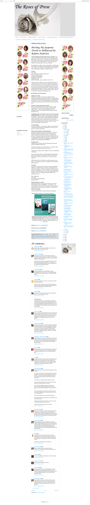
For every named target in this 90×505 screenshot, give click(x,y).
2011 (64, 240)
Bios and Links (23, 37)
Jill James (36, 347)
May (64, 140)
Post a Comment (36, 488)
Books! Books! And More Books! (66, 37)
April (64, 141)
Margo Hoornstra (37, 409)
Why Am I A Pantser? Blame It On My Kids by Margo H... (68, 197)
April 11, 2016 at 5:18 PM (38, 457)
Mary (35, 433)
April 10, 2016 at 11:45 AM (39, 319)
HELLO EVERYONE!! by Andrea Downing (67, 206)
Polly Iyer (36, 291)
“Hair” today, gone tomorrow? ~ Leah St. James (67, 166)
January (65, 232)
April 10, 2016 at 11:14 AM (39, 275)
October (65, 132)
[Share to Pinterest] (54, 234)
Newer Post (34, 490)
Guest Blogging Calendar (52, 37)
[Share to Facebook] (53, 234)
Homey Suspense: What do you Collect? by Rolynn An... (68, 226)
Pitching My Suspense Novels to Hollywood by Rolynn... (68, 200)
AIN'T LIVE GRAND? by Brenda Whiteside (67, 160)
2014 (64, 236)
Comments (20, 134)
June (65, 138)
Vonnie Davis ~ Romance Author (40, 336)
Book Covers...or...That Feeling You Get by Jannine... (67, 223)
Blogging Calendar (32, 37)
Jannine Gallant (37, 269)
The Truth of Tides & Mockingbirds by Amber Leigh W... (68, 211)
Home (17, 37)
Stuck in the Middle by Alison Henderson (67, 214)
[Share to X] (52, 234)
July (64, 137)
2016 (64, 128)
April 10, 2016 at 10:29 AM (39, 250)
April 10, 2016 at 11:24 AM (39, 295)
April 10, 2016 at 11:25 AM (39, 307)
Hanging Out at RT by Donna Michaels (67, 182)
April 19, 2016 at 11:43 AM (39, 485)
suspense (33, 238)
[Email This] (49, 234)
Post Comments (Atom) (40, 492)
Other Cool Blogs (41, 37)
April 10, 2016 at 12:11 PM (39, 333)
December (66, 129)
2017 (64, 126)
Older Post (56, 490)
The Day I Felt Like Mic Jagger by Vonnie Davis (68, 194)
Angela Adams (37, 246)
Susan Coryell (37, 311)
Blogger (47, 501)
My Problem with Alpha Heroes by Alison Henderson (67, 185)
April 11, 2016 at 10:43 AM (39, 450)
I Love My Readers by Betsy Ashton (67, 180)
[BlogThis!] (51, 234)
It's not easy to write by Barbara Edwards (67, 170)
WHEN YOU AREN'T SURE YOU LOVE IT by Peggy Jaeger (68, 150)
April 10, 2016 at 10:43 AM (39, 266)
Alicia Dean (36, 454)
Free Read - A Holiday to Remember (23, 39)
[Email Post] (47, 234)
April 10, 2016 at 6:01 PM (38, 416)
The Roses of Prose (32, 7)
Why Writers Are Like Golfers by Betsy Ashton (68, 153)
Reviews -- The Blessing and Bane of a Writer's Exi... (67, 219)
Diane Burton (36, 467)
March (65, 229)
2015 (64, 234)
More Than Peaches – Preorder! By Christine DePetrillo (67, 188)
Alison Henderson (37, 323)
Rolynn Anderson (37, 254)
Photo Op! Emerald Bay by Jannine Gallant (68, 177)
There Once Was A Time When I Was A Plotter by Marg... (68, 163)
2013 (64, 237)
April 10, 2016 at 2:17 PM (38, 364)
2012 (64, 239)
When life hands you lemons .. (67, 192)
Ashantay (36, 279)
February (65, 231)
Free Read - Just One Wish (38, 39)
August (65, 135)
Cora (35, 357)
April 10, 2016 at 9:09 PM (38, 443)
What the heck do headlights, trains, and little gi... (67, 146)
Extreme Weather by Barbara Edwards (67, 208)
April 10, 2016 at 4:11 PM (38, 405)
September (66, 134)
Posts (19, 132)
